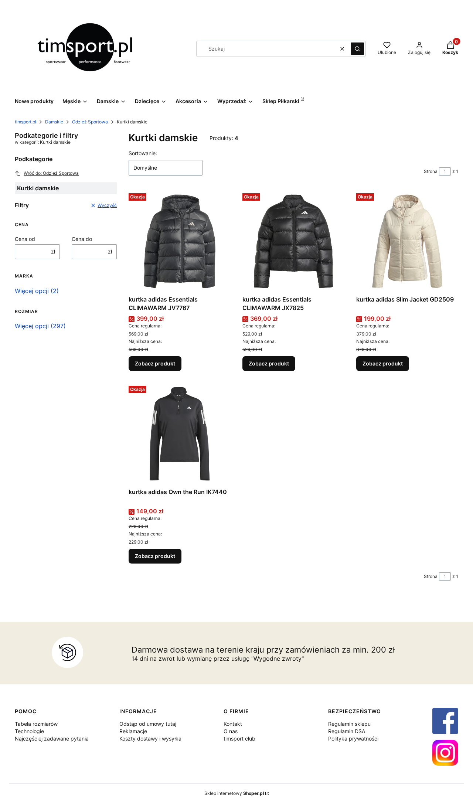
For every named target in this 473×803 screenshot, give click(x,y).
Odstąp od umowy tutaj (147, 724)
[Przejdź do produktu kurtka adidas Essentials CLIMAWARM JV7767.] (180, 241)
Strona (431, 171)
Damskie (54, 122)
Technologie (29, 731)
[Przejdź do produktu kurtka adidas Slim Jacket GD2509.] (407, 241)
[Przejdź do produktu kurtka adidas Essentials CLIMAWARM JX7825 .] (293, 241)
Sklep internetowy (234, 793)
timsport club (239, 738)
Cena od (25, 239)
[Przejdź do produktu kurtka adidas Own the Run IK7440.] (180, 434)
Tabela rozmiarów (36, 724)
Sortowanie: (143, 153)
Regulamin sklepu (349, 724)
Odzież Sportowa (90, 122)
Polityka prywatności (353, 738)
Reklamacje (133, 731)
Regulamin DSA (346, 731)
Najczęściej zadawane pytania (52, 738)
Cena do (82, 239)
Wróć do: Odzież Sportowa (51, 173)
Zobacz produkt (155, 363)
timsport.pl (25, 122)
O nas (231, 731)
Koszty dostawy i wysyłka (150, 738)
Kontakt (233, 724)
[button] (357, 48)
